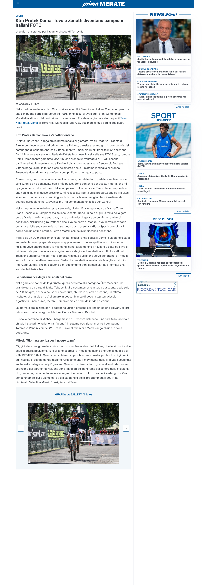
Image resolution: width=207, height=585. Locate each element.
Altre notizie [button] (182, 106)
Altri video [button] (183, 275)
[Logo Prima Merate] (103, 4)
